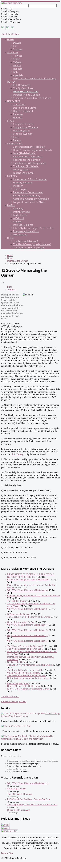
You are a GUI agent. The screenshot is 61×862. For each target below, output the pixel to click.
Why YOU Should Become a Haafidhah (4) (27, 625)
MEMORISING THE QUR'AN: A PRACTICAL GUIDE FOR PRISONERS (30, 575)
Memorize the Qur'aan (25, 91)
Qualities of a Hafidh (17, 662)
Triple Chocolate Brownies (19, 794)
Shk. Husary (17, 454)
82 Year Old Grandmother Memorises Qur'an (28, 688)
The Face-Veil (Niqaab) (25, 241)
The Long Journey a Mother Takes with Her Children (32, 804)
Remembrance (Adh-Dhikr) (27, 156)
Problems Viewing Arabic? (13, 701)
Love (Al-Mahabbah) (24, 153)
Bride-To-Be (20, 215)
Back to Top (7, 853)
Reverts (17, 140)
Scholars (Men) (21, 130)
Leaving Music (21, 169)
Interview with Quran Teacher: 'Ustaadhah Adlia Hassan (33, 595)
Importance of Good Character (30, 179)
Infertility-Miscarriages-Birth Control (33, 228)
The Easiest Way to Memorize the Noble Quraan (30, 664)
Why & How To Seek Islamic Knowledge (34, 78)
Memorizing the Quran (18, 683)
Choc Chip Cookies (16, 788)
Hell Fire (17, 117)
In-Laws (17, 221)
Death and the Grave (24, 107)
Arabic (16, 59)
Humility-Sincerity (23, 182)
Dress (10, 237)
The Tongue (20, 189)
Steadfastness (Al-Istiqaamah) (29, 163)
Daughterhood (21, 211)
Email (12, 289)
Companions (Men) (23, 124)
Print (9, 287)
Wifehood (18, 218)
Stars (10, 120)
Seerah (17, 65)
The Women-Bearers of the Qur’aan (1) (25, 649)
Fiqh (15, 72)
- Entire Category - (10, 696)
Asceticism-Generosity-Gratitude (31, 198)
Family (11, 205)
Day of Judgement (23, 111)
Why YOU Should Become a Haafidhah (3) (27, 630)
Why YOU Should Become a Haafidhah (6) (27, 590)
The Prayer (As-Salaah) (25, 166)
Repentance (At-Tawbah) (27, 159)
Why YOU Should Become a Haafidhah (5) (27, 609)
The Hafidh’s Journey (17, 601)
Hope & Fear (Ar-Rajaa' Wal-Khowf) (32, 150)
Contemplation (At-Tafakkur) (29, 146)
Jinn (15, 46)
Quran (11, 81)
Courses (17, 49)
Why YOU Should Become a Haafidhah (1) (27, 641)
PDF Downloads (21, 85)
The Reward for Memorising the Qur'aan (26, 675)
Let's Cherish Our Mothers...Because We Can (28, 799)
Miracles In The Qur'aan (26, 94)
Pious (16, 137)
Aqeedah (18, 75)
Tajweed (17, 55)
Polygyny (18, 208)
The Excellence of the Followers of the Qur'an (28, 617)
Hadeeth (18, 68)
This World (19, 104)
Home (10, 39)
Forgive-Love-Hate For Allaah (29, 202)
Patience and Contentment (28, 192)
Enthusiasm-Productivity (26, 195)
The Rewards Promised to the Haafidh (25, 670)
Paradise (18, 114)
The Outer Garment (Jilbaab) (29, 247)
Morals (12, 176)
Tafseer (17, 62)
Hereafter (13, 101)
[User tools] (2, 282)
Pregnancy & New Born (26, 231)
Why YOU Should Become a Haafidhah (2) (27, 635)
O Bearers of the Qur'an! (18, 614)
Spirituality (15, 143)
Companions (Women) (25, 127)
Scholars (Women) (23, 133)
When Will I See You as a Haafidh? (24, 672)
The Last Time (24, 726)
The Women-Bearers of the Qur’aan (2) (25, 646)
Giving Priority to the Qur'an (20, 622)
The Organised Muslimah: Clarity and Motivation (27, 737)
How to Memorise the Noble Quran (24, 686)
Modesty (18, 185)
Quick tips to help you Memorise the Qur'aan (28, 678)
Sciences (12, 52)
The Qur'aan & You (23, 88)
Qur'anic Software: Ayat (18, 810)
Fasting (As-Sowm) (23, 172)
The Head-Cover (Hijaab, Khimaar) (32, 244)
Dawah (17, 42)
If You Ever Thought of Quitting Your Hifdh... (28, 579)
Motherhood (20, 234)
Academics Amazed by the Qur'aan (32, 98)
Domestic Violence (23, 224)
